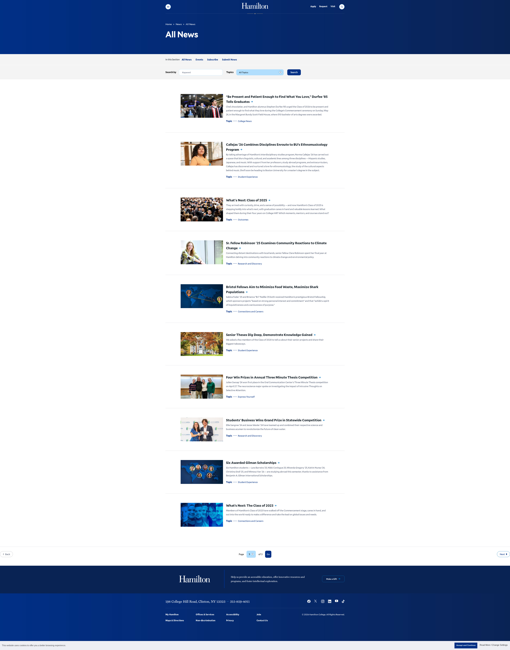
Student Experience (248, 176)
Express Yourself (246, 396)
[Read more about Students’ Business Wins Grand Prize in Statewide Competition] (202, 429)
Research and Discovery (250, 263)
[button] (168, 6)
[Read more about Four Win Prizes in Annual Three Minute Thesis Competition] (202, 387)
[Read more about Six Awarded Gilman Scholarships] (202, 472)
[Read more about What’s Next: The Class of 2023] (202, 515)
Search (294, 72)
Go (268, 554)
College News (245, 121)
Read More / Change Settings (494, 645)
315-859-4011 (240, 601)
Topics (230, 72)
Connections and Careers (250, 311)
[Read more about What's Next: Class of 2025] (202, 209)
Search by (170, 72)
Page (241, 554)
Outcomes (243, 219)
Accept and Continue (466, 645)
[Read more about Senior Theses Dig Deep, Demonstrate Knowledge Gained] (202, 344)
